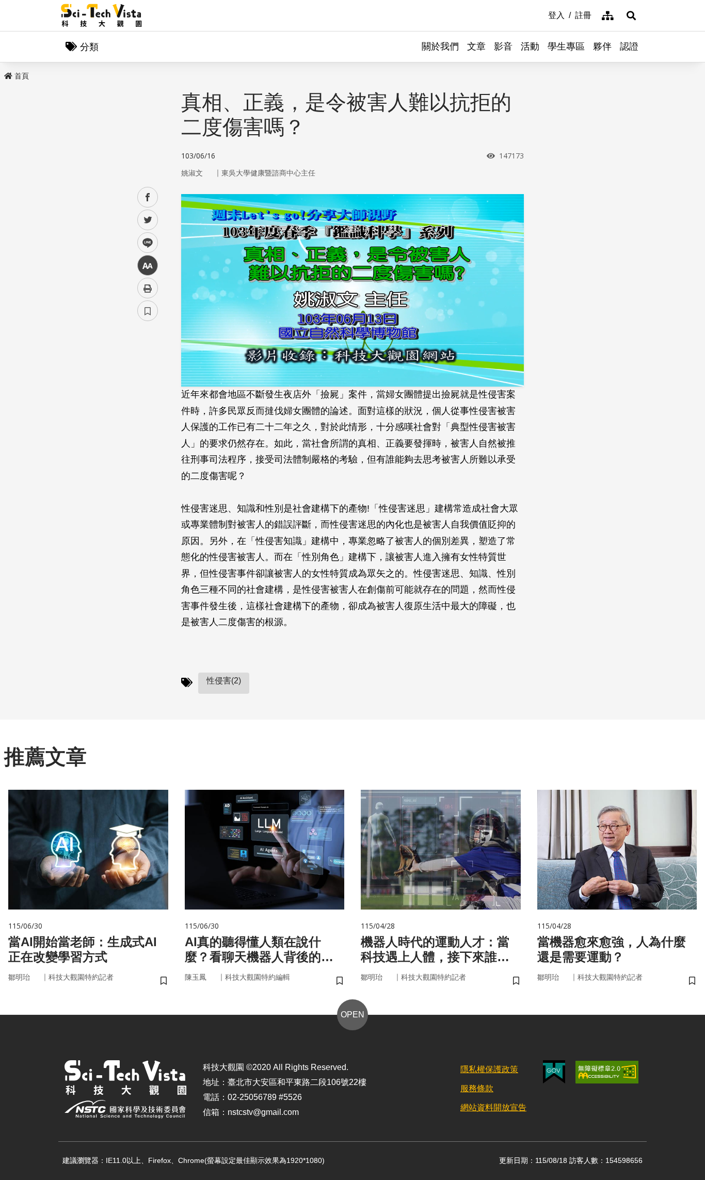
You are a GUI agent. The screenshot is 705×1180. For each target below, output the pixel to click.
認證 (629, 46)
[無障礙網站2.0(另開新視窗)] (606, 1072)
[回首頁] (101, 15)
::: (541, 14)
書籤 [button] (147, 310)
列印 (147, 288)
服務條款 (476, 1088)
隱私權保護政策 (489, 1069)
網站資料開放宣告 (493, 1107)
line (144, 242)
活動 (530, 46)
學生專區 (566, 46)
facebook (148, 197)
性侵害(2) (223, 680)
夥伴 (602, 46)
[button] (631, 15)
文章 (476, 46)
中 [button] (147, 265)
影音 (503, 46)
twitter (148, 220)
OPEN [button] (352, 1014)
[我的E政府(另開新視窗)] (554, 1071)
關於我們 (440, 46)
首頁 (21, 76)
